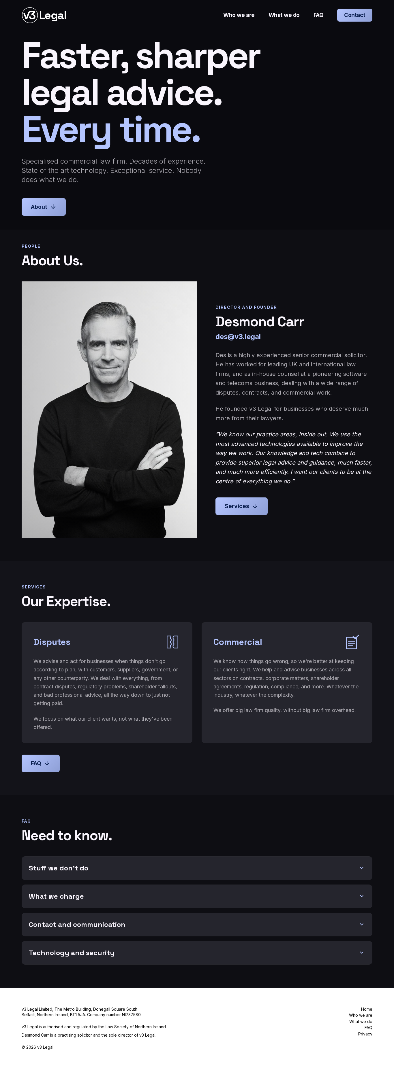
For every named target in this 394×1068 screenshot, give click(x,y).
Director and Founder (246, 307)
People (31, 246)
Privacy (365, 1033)
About (44, 207)
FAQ (319, 15)
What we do (284, 15)
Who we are (238, 15)
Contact (354, 15)
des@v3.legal (238, 336)
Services (241, 506)
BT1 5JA (77, 1014)
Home (366, 1009)
